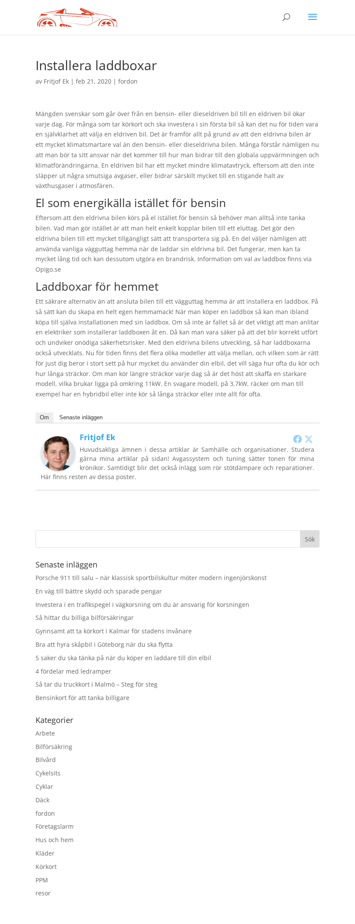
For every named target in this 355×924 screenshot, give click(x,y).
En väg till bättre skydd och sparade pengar (99, 591)
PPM (42, 880)
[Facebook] (297, 439)
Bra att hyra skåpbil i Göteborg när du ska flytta (104, 644)
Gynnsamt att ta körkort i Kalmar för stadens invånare (114, 631)
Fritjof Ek (56, 81)
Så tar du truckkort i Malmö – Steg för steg (97, 684)
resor (43, 893)
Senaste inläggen (81, 417)
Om (44, 417)
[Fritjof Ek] (58, 465)
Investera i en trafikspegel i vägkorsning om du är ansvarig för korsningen (142, 604)
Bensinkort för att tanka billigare (82, 698)
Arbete (45, 733)
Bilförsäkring (54, 746)
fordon (128, 81)
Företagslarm (55, 826)
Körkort (46, 866)
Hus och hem (55, 840)
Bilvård (46, 759)
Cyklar (44, 786)
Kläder (45, 853)
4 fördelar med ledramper (73, 671)
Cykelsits (48, 773)
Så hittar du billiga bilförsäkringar (85, 617)
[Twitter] (308, 439)
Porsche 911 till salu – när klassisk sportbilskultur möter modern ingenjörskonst (151, 578)
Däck (42, 800)
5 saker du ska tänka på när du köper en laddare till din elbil (123, 658)
